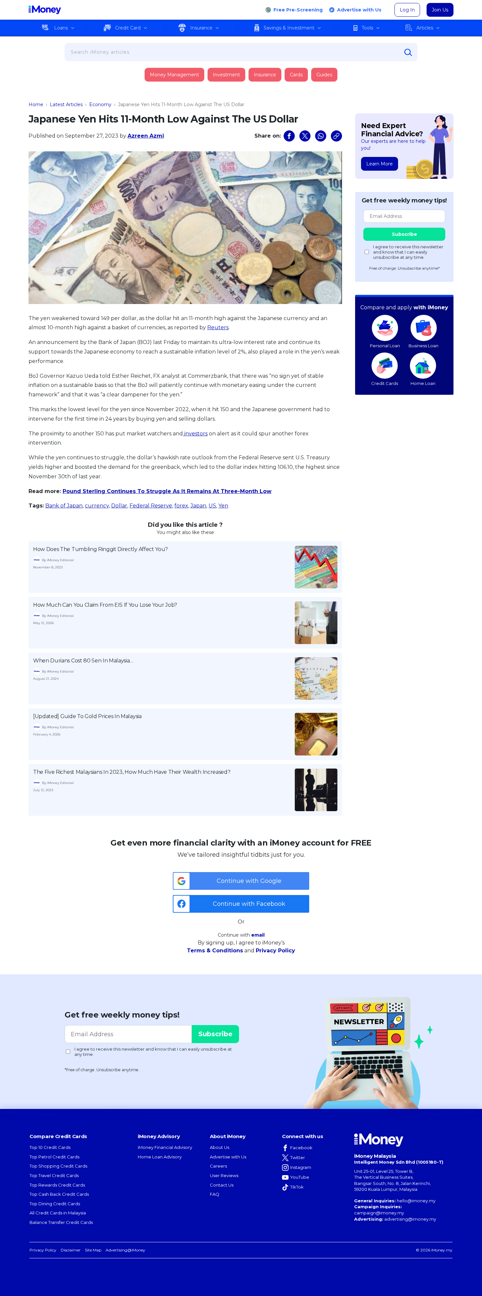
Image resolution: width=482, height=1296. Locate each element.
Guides (324, 75)
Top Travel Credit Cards (54, 1175)
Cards (296, 75)
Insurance (201, 28)
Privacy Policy (275, 950)
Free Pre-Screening (298, 10)
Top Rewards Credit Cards (57, 1185)
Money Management (174, 75)
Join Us (440, 10)
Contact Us (221, 1185)
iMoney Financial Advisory (165, 1147)
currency (97, 506)
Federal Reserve (151, 506)
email (258, 935)
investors (195, 433)
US (212, 506)
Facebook (301, 1147)
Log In (407, 10)
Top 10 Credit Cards (50, 1147)
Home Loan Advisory (160, 1156)
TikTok (297, 1187)
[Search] (408, 52)
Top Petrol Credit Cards (54, 1156)
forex (181, 506)
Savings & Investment (289, 28)
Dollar (119, 506)
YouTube (299, 1177)
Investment (226, 75)
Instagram (300, 1167)
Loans (61, 28)
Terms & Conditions (215, 950)
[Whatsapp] (320, 136)
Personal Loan (385, 345)
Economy (100, 104)
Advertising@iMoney (125, 1250)
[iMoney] (45, 10)
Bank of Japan (64, 506)
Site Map (93, 1250)
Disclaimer (71, 1250)
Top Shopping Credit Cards (58, 1166)
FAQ (214, 1194)
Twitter (297, 1157)
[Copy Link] (336, 136)
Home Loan (423, 383)
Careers (218, 1166)
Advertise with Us (359, 10)
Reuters (218, 327)
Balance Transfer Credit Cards (61, 1222)
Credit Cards (384, 383)
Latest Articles (66, 104)
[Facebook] (289, 136)
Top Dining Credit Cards (55, 1203)
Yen (223, 506)
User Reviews (224, 1175)
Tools (367, 28)
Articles (424, 28)
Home (36, 104)
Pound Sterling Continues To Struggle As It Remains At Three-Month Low (167, 491)
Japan (198, 506)
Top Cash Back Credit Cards (59, 1194)
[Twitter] (305, 136)
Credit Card (128, 28)
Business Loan (423, 345)
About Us (219, 1147)
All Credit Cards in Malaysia (58, 1212)
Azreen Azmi (146, 136)
